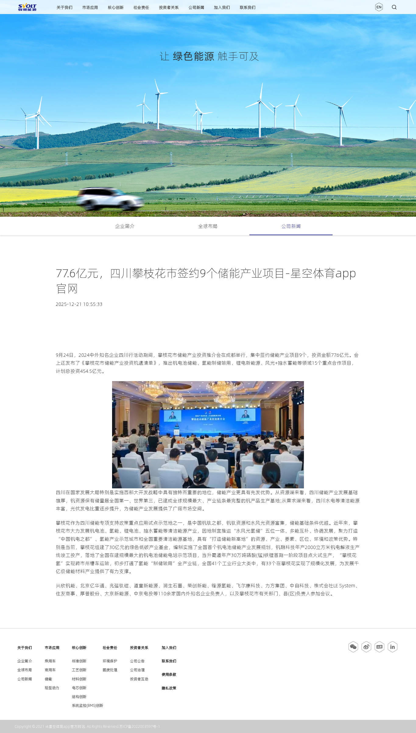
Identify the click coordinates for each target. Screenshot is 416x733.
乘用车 (50, 661)
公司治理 (137, 669)
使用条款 (169, 674)
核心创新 (116, 7)
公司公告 (137, 661)
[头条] (379, 651)
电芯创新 (79, 687)
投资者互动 (139, 679)
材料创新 (79, 679)
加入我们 (222, 7)
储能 (48, 679)
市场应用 (90, 7)
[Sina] (366, 651)
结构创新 (79, 696)
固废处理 (110, 669)
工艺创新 (79, 669)
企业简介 (125, 226)
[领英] (392, 651)
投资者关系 (169, 7)
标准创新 (79, 661)
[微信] (353, 651)
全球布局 (208, 226)
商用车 (50, 669)
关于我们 (64, 7)
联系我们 (248, 7)
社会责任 (141, 7)
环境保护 (110, 661)
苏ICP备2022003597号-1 (139, 726)
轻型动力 (52, 687)
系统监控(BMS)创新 (87, 705)
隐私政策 (169, 688)
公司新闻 (196, 7)
